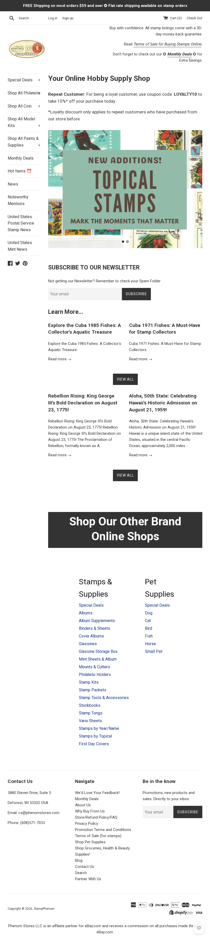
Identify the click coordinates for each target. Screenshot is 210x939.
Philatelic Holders (95, 674)
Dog (148, 613)
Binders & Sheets (94, 628)
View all (125, 379)
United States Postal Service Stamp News (21, 223)
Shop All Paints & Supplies (24, 142)
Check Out (194, 18)
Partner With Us (88, 879)
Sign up (68, 18)
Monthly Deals (21, 158)
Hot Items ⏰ (20, 171)
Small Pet (153, 651)
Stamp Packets (92, 690)
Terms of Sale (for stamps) (98, 836)
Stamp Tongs (90, 713)
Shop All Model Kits (24, 122)
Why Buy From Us (90, 811)
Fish (149, 636)
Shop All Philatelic (24, 93)
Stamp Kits (89, 682)
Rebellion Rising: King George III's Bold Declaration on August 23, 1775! (82, 402)
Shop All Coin (24, 106)
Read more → (59, 359)
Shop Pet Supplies (90, 842)
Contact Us (84, 866)
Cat (148, 620)
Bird (148, 628)
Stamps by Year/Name (99, 728)
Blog (78, 860)
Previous (59, 190)
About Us (83, 805)
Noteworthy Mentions (18, 200)
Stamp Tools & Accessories (104, 697)
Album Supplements (97, 620)
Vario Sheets (90, 720)
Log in (52, 18)
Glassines (88, 643)
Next (191, 190)
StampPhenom (44, 909)
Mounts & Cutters (94, 666)
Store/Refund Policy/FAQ (96, 817)
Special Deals (24, 80)
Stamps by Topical (95, 736)
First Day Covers (94, 743)
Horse (150, 643)
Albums (85, 613)
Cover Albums (91, 636)
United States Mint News (20, 246)
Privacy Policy (86, 823)
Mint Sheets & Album (98, 659)
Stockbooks (89, 705)
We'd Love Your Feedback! (97, 792)
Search (81, 872)
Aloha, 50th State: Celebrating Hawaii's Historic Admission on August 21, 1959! (163, 402)
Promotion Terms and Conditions (103, 829)
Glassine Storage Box (98, 651)
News (13, 184)
